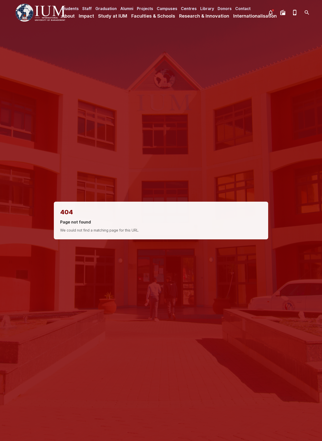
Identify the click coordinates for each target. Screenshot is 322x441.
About (68, 16)
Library (207, 8)
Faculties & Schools (153, 16)
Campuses (167, 8)
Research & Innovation (204, 16)
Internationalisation (255, 16)
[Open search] (307, 13)
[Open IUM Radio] (283, 13)
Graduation (106, 8)
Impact (86, 16)
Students (70, 8)
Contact (243, 8)
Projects (145, 8)
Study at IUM (112, 16)
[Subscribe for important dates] (271, 13)
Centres (189, 8)
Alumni (126, 8)
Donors (225, 8)
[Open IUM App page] (295, 13)
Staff (87, 8)
